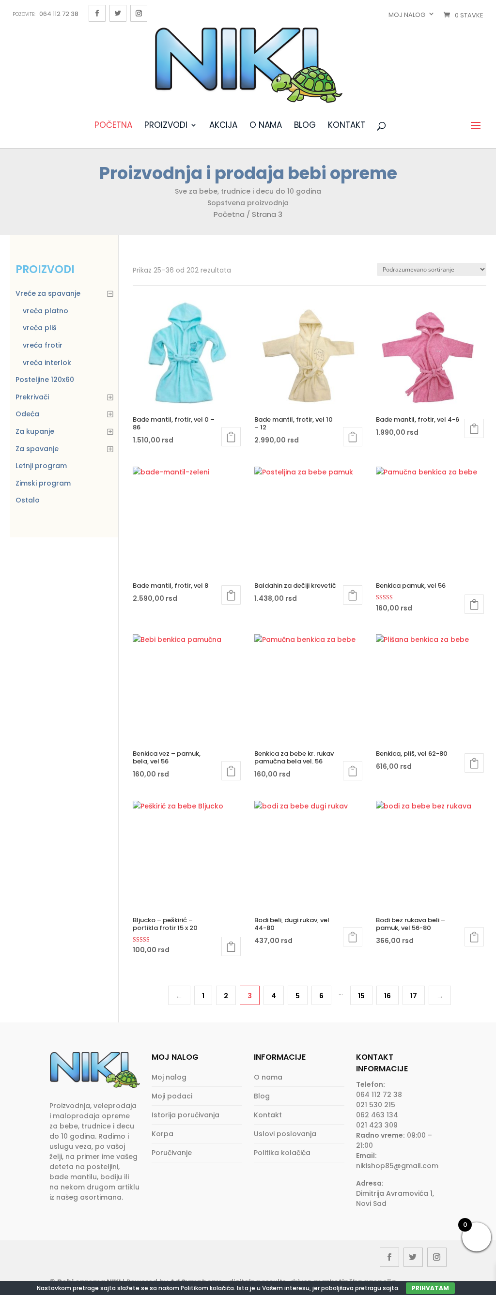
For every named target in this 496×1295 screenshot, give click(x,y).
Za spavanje (37, 449)
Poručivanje (172, 1153)
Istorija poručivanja (185, 1115)
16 (387, 996)
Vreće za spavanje (48, 293)
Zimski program (43, 483)
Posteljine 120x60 (45, 379)
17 (413, 996)
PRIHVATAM (430, 1288)
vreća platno (45, 311)
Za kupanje (35, 431)
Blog (305, 126)
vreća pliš (39, 328)
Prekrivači (32, 397)
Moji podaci (172, 1096)
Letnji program (41, 466)
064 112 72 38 (45, 13)
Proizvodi (165, 126)
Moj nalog (406, 14)
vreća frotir (42, 345)
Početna (113, 126)
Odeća (27, 414)
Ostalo (28, 500)
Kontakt (346, 126)
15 (361, 996)
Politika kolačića (282, 1153)
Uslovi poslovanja (285, 1134)
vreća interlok (47, 362)
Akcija (223, 126)
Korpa (162, 1134)
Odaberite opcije (231, 436)
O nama (265, 126)
